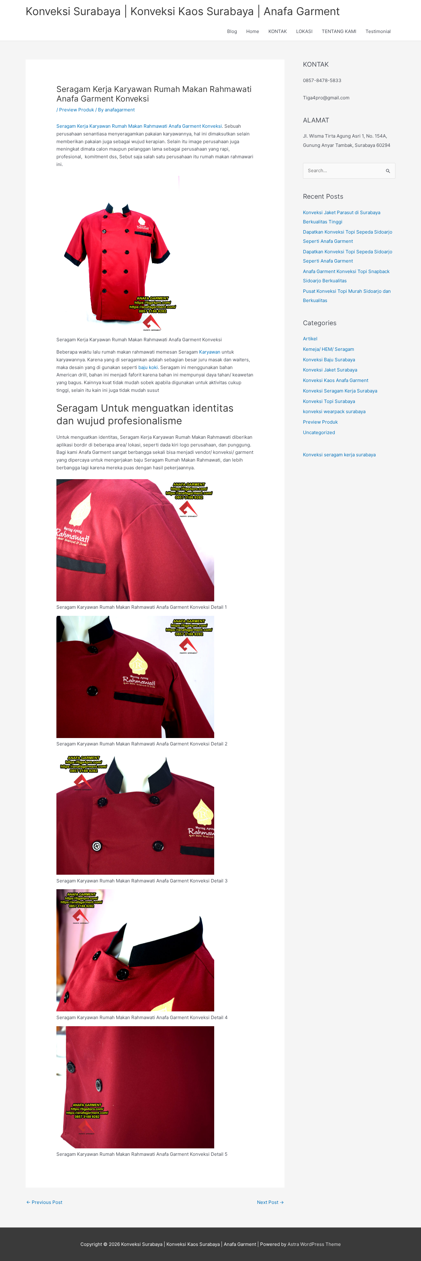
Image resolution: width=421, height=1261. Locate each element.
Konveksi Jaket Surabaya (330, 370)
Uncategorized (319, 432)
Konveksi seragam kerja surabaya (339, 455)
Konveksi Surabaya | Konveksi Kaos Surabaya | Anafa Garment (183, 11)
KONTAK (277, 31)
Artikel (310, 339)
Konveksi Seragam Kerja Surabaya (340, 391)
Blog (232, 31)
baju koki (148, 367)
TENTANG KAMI (339, 31)
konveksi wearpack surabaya (334, 411)
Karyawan (209, 352)
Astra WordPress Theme (314, 1244)
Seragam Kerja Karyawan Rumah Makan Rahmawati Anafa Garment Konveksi (139, 126)
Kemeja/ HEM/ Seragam (328, 349)
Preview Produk (76, 110)
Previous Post (44, 1202)
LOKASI (304, 31)
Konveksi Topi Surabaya (329, 401)
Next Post (270, 1202)
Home (252, 31)
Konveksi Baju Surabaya (329, 360)
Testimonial (378, 31)
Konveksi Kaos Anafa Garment (335, 380)
